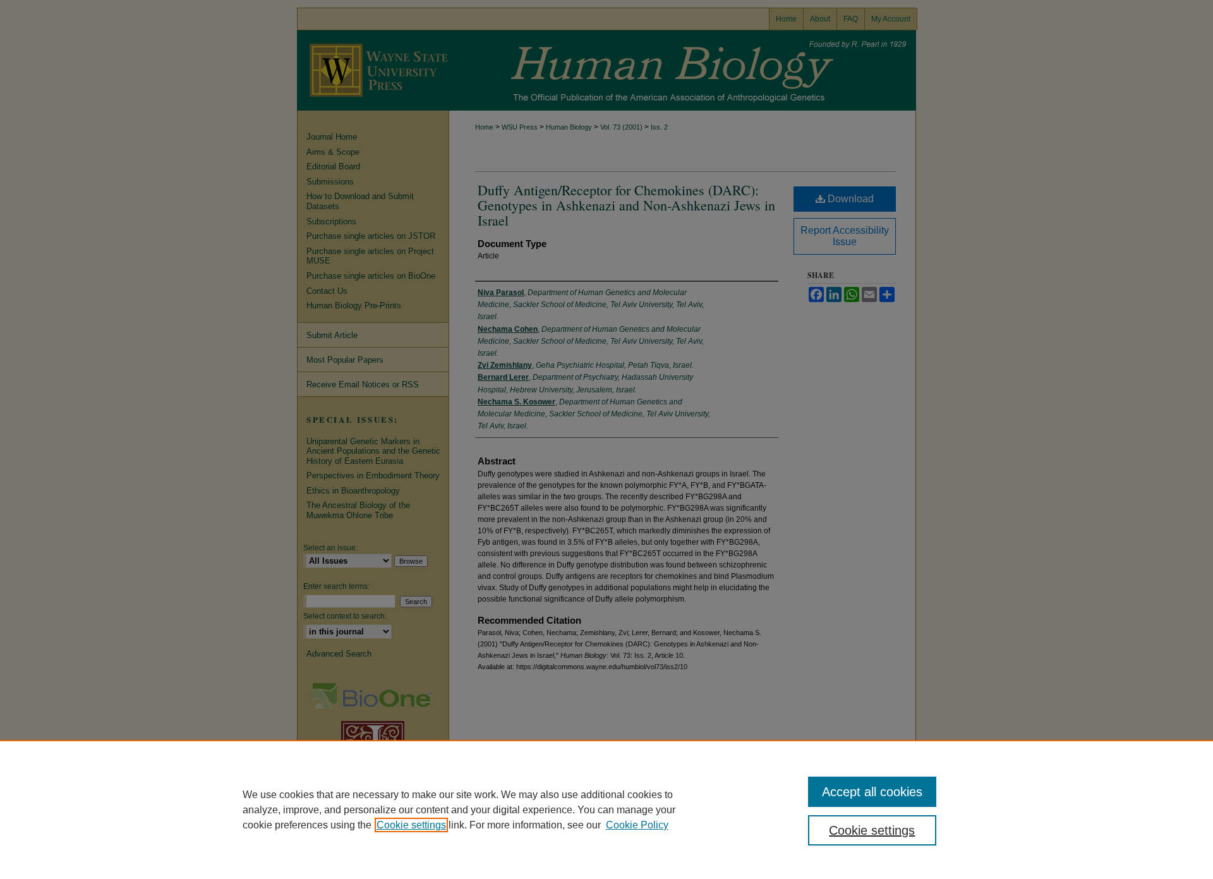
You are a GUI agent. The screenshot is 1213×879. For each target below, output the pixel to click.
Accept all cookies (872, 792)
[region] (606, 809)
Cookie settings (411, 825)
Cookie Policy (637, 825)
